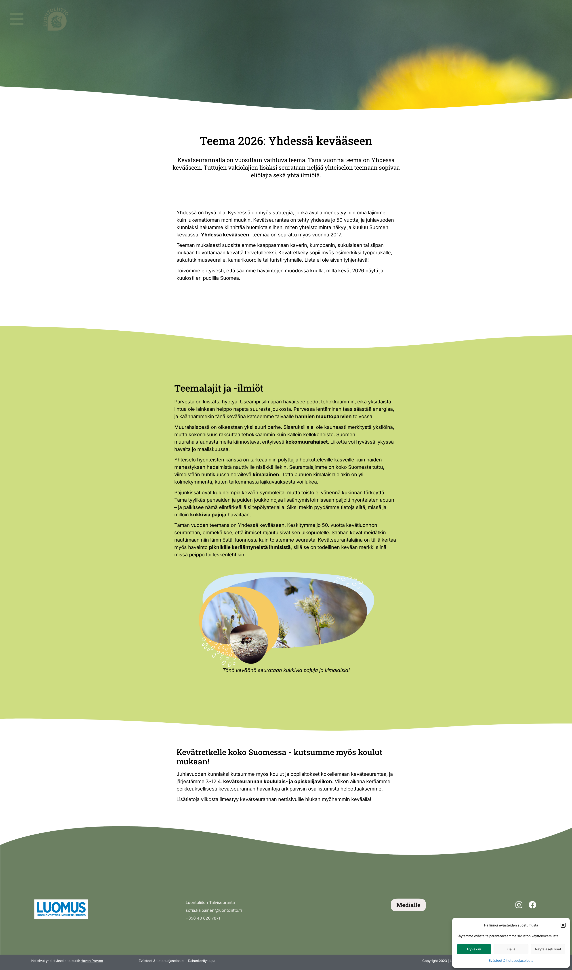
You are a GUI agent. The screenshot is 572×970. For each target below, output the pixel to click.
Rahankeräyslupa (201, 961)
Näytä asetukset (548, 949)
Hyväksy (474, 949)
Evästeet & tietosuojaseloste (511, 960)
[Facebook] (532, 905)
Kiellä (511, 949)
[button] (563, 925)
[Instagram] (519, 905)
